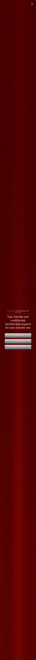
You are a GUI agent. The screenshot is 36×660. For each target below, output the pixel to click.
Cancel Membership (18, 347)
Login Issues (18, 335)
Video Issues (18, 341)
